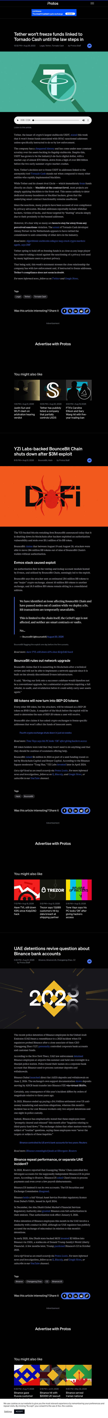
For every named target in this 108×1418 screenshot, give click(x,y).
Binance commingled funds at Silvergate (47, 1151)
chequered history (44, 149)
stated (74, 135)
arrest (56, 227)
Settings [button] (8, 1412)
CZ (74, 960)
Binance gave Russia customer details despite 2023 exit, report (23, 1398)
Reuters (72, 1151)
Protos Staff (76, 46)
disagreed (44, 1191)
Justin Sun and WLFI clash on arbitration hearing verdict (24, 413)
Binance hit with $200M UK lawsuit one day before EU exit (50, 1398)
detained (78, 1056)
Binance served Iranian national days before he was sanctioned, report (77, 1398)
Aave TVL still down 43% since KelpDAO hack (49, 652)
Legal (42, 46)
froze (82, 184)
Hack (50, 460)
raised (29, 757)
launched (35, 1078)
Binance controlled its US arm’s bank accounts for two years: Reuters (53, 1143)
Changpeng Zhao (64, 960)
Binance (42, 960)
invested (61, 765)
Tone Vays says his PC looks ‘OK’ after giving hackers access (56, 741)
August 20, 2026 (55, 637)
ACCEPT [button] (19, 1412)
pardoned (60, 1246)
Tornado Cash (58, 46)
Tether (48, 46)
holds (26, 1198)
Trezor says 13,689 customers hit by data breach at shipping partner (50, 912)
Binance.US (51, 960)
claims (29, 547)
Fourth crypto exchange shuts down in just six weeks (46, 733)
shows (79, 1081)
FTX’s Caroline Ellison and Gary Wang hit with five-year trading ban (76, 413)
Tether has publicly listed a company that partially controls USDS (50, 413)
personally (44, 1047)
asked (60, 1178)
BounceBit (42, 460)
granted (46, 1211)
